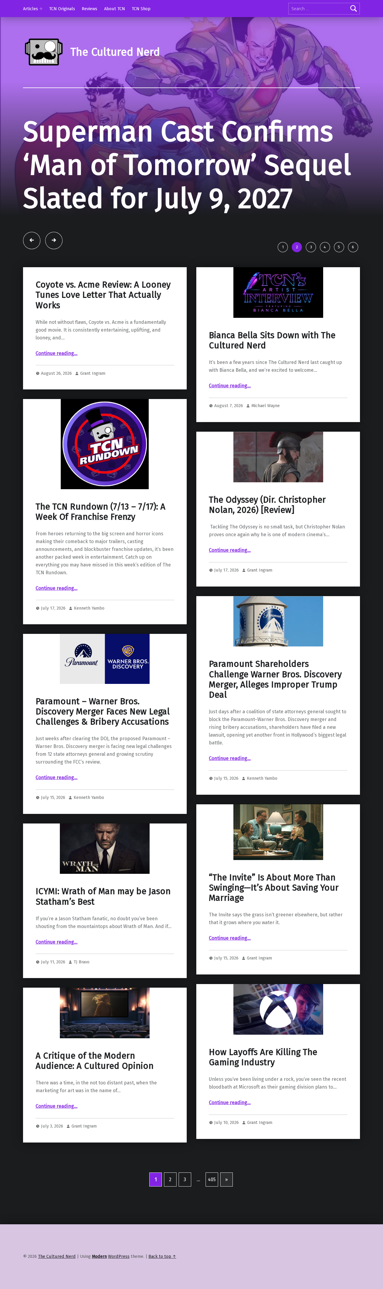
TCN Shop (141, 8)
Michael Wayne (265, 405)
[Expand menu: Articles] (40, 8)
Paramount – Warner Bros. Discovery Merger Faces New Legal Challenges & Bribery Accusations (103, 711)
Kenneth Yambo (89, 608)
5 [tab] (339, 247)
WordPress (119, 1256)
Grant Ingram (92, 373)
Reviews (89, 8)
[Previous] (31, 240)
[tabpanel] (191, 177)
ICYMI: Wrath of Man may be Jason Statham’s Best (103, 896)
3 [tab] (311, 247)
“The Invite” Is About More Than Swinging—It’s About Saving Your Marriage (274, 887)
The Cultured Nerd (57, 1256)
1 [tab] (283, 247)
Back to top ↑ (162, 1256)
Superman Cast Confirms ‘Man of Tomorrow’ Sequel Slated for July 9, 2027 (187, 165)
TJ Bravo (81, 962)
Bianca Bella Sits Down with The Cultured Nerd (272, 340)
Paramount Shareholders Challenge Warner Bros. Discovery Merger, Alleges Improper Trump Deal (275, 679)
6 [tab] (353, 247)
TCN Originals (62, 8)
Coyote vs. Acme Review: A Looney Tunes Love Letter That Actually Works (103, 295)
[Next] (54, 240)
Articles (30, 8)
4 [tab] (325, 247)
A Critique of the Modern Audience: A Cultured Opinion (94, 1061)
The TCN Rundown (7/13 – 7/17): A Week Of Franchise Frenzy (100, 511)
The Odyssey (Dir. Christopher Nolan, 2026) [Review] (267, 505)
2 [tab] (297, 247)
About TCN (114, 8)
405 (212, 1179)
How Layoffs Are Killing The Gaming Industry (263, 1057)
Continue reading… (56, 353)
